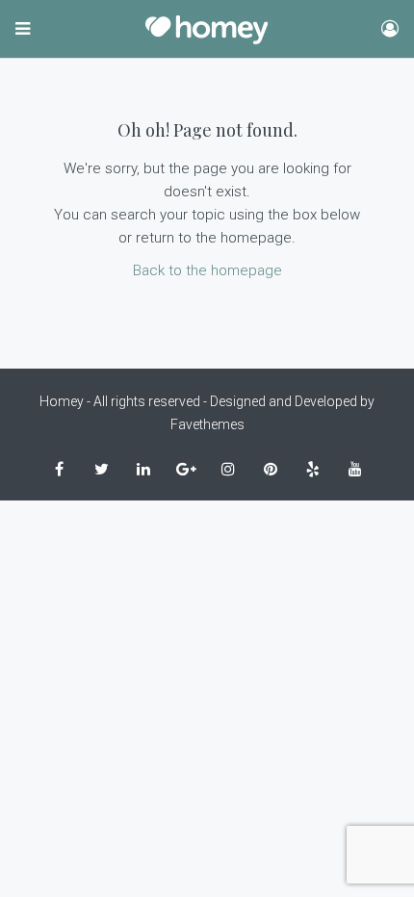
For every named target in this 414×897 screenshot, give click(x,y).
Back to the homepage (207, 270)
